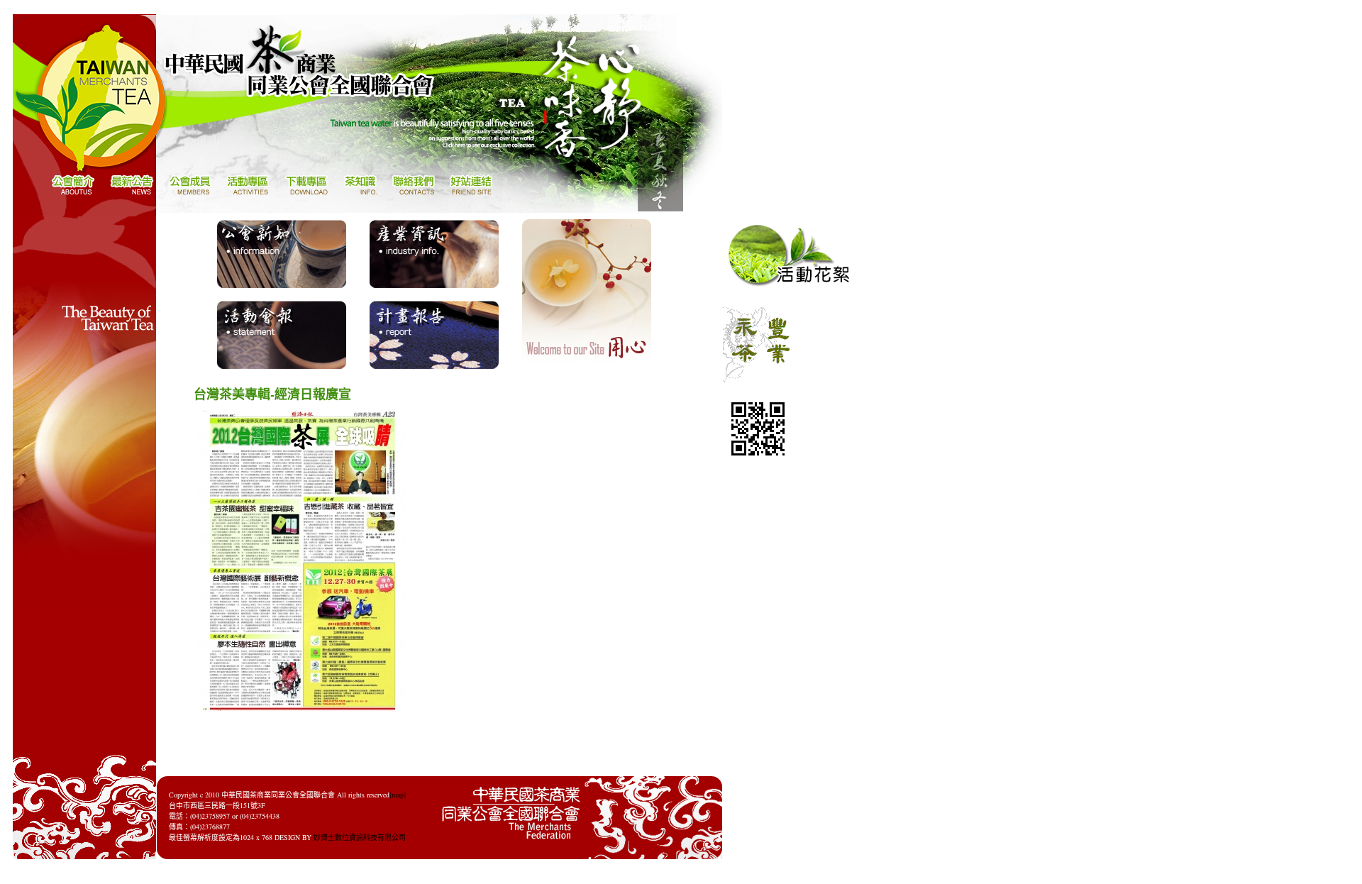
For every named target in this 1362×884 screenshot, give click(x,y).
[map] (397, 795)
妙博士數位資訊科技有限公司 (360, 837)
